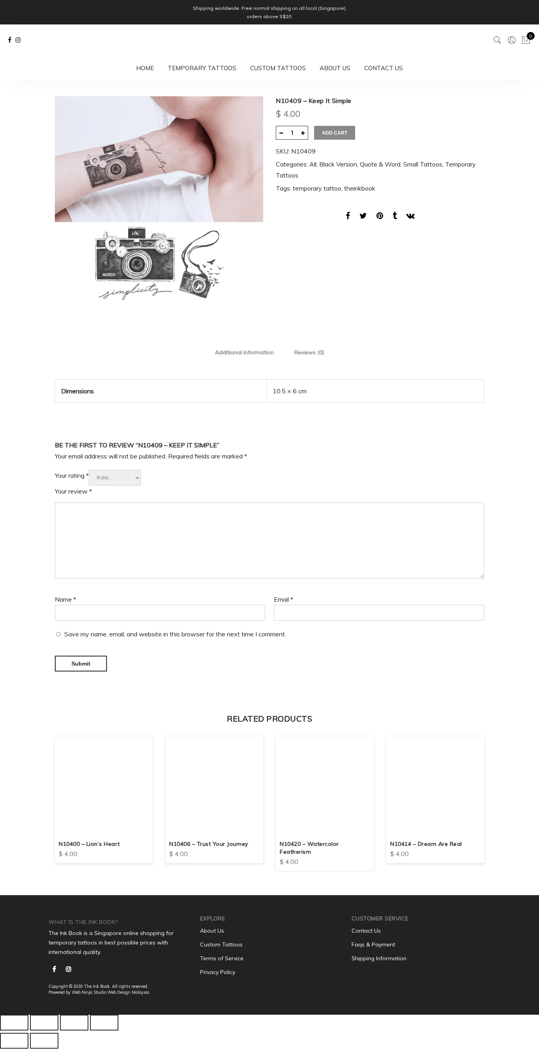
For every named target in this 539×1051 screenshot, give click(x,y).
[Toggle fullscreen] (74, 1022)
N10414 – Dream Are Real (426, 843)
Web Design (119, 992)
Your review (73, 491)
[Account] (512, 40)
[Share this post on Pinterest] (379, 217)
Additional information (244, 352)
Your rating (72, 475)
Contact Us (383, 68)
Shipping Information (379, 958)
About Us (335, 68)
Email (283, 599)
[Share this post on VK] (410, 217)
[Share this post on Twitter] (363, 217)
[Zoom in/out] (104, 1022)
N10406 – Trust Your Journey (208, 843)
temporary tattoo (317, 188)
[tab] (244, 352)
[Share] (44, 1022)
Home (145, 68)
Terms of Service (221, 958)
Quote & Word (380, 164)
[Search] (497, 40)
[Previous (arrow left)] (14, 1041)
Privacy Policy (217, 972)
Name (65, 599)
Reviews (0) (309, 352)
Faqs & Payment (373, 944)
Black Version (338, 164)
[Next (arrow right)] (44, 1041)
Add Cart (334, 133)
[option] (159, 200)
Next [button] (477, 798)
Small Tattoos (422, 164)
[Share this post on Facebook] (348, 217)
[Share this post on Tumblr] (395, 217)
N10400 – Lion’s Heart (89, 843)
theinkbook (359, 188)
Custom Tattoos (278, 68)
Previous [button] (61, 798)
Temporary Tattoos (202, 68)
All (312, 164)
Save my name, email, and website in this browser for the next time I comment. (175, 634)
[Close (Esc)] (14, 1022)
